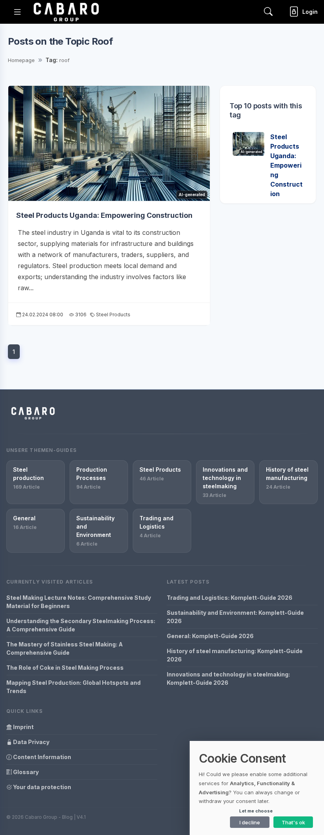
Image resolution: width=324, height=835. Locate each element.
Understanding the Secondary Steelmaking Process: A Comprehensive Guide (80, 625)
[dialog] (257, 788)
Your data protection (41, 787)
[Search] (268, 11)
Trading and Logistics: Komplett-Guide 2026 (229, 597)
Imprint (23, 727)
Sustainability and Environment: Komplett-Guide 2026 (235, 616)
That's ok (293, 822)
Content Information (41, 757)
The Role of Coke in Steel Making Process (65, 667)
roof (64, 60)
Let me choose (256, 811)
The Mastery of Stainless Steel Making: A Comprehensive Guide (64, 648)
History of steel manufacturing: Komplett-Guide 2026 (235, 655)
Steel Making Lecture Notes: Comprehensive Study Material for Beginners (78, 601)
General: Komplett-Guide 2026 (210, 636)
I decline (249, 822)
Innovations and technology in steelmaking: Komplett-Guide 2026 (228, 678)
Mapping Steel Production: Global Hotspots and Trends (73, 686)
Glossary (25, 772)
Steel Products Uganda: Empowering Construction (104, 215)
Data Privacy (30, 742)
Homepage (21, 60)
